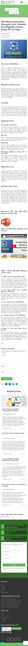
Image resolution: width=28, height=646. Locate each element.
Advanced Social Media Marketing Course (10, 605)
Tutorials (3, 588)
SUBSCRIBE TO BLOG (12, 9)
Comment (3, 355)
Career (3, 33)
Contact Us (3, 621)
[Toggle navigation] (25, 2)
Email (2, 372)
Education (7, 33)
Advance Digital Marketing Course (8, 599)
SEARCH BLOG (14, 12)
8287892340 (8, 539)
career (2, 590)
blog (2, 584)
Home (2, 613)
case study (3, 586)
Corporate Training (5, 617)
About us (3, 615)
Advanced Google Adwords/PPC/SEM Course (11, 603)
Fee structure (4, 619)
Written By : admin (6, 35)
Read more (23, 428)
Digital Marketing (6, 414)
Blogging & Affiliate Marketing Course (9, 607)
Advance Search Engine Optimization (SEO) (10, 601)
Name (3, 366)
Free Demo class (16, 628)
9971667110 (8, 533)
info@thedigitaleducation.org (11, 527)
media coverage (4, 592)
